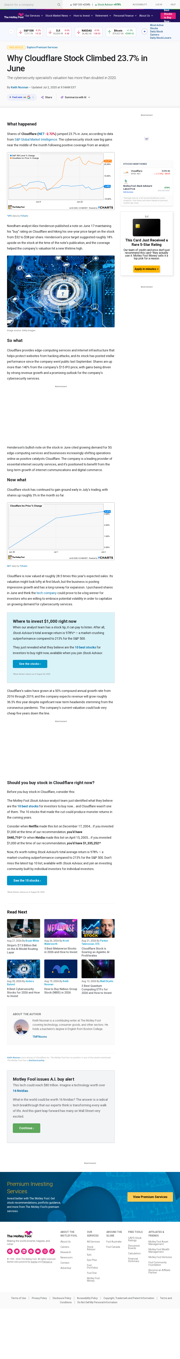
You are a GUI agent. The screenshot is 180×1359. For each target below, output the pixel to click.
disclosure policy (36, 1060)
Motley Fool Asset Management (158, 1243)
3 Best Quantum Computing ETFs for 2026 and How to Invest (97, 989)
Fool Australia (113, 1241)
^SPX (9, 216)
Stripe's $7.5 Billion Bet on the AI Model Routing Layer (22, 949)
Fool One (92, 1273)
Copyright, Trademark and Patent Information (129, 1298)
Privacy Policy (39, 1298)
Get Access (128, 192)
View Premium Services (150, 1197)
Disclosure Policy (62, 1298)
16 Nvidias (20, 1091)
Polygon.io (47, 1262)
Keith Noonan (19, 87)
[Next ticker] (144, 31)
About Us (65, 1241)
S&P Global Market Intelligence (36, 139)
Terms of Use (18, 1298)
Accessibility (140, 4)
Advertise (65, 1268)
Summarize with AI (75, 97)
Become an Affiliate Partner (159, 1271)
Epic (89, 1254)
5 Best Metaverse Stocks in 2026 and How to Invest (60, 950)
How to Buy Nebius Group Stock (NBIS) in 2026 (60, 990)
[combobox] (31, 4)
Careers (64, 1247)
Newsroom (66, 1257)
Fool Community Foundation (158, 1263)
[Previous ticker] (11, 31)
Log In (159, 4)
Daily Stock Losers (160, 37)
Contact (64, 1262)
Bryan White (32, 940)
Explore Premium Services (42, 47)
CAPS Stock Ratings (135, 1239)
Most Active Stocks (156, 27)
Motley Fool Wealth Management (159, 1250)
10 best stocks (85, 647)
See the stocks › (30, 664)
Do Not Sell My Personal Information (97, 1302)
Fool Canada (113, 1247)
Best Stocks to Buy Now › (168, 16)
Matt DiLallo (106, 981)
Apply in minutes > (147, 269)
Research (65, 1252)
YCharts (24, 216)
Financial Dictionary (133, 1260)
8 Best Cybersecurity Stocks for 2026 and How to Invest (23, 992)
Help (173, 4)
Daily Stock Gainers (156, 33)
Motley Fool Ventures (160, 1257)
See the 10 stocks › (27, 880)
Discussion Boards (134, 1247)
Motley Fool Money (93, 1279)
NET (41, 134)
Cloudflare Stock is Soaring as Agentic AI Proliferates (95, 952)
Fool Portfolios (92, 1266)
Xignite (34, 1262)
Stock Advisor (91, 1248)
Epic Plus (92, 1260)
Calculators (134, 1253)
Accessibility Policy (87, 1298)
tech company (47, 593)
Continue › (26, 1128)
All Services (93, 1241)
